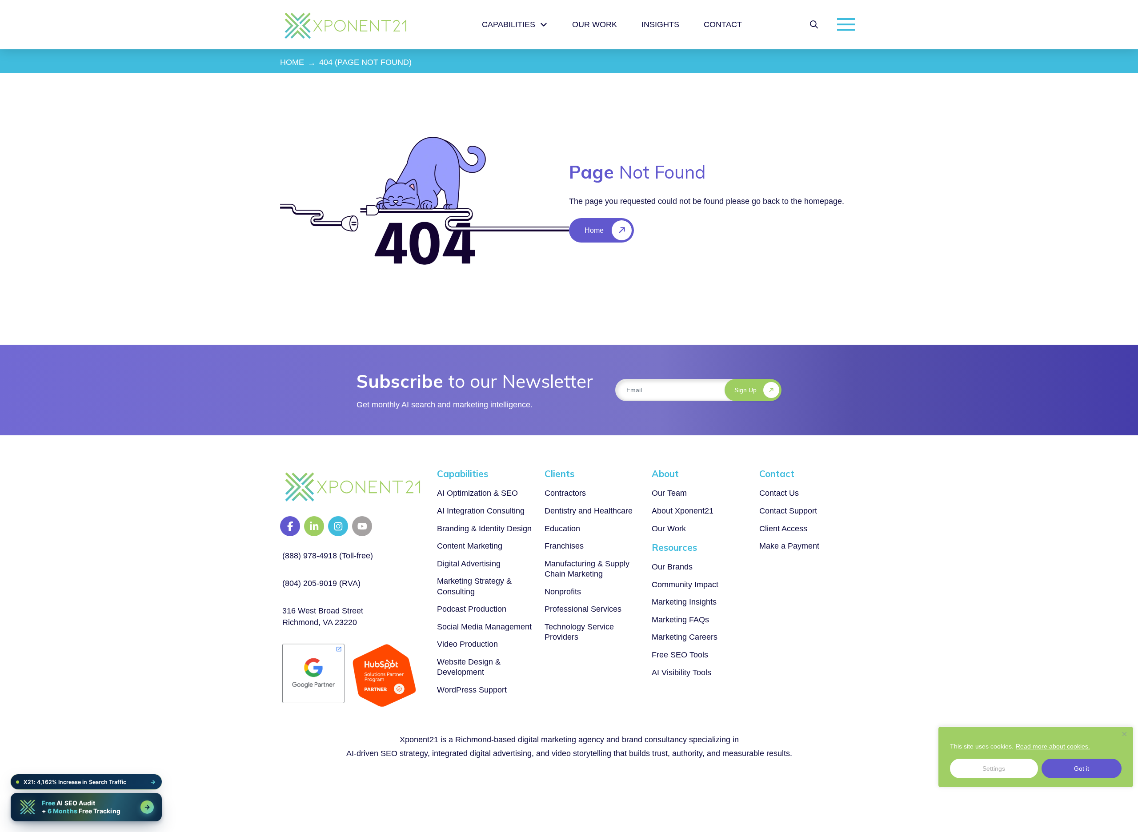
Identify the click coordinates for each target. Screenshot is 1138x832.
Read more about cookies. (1053, 746)
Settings (993, 768)
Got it (1081, 768)
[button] (814, 24)
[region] (1036, 757)
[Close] (1124, 733)
